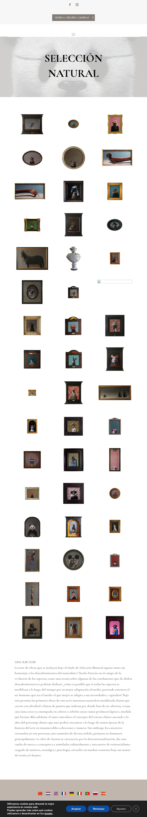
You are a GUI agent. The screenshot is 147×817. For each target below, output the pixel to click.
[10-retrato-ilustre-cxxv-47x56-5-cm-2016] (32, 236)
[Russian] (97, 793)
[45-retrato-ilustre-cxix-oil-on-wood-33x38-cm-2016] (114, 605)
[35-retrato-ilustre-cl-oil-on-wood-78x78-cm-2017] (73, 505)
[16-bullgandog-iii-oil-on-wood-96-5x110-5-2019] (32, 303)
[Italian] (81, 793)
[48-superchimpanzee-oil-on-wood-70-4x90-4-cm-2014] (114, 639)
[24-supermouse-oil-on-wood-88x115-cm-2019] (114, 370)
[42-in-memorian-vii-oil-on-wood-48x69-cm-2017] (114, 572)
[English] (58, 793)
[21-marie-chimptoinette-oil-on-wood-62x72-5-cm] (114, 337)
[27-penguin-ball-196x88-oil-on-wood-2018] (114, 404)
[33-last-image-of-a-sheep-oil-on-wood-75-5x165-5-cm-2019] (114, 471)
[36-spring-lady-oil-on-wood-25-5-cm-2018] (114, 505)
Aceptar (76, 808)
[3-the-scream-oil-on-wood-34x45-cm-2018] (114, 136)
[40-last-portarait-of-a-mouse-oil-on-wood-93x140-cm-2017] (32, 572)
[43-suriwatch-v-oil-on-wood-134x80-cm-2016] (32, 605)
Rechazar (98, 808)
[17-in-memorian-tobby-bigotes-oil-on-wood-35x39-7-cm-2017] (73, 303)
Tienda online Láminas (71, 17)
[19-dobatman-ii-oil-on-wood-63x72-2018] (32, 337)
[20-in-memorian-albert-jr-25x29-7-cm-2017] (73, 337)
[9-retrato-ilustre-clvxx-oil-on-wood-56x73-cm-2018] (114, 203)
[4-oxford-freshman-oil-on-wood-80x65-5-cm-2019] (32, 169)
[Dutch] (50, 793)
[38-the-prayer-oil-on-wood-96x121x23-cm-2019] (73, 538)
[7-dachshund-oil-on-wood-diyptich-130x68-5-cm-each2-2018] (32, 203)
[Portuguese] (89, 793)
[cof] (32, 471)
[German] (73, 793)
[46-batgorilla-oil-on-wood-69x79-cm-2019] (32, 639)
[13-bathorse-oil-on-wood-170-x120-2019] (32, 270)
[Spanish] (105, 793)
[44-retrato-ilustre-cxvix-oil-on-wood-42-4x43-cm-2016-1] (73, 605)
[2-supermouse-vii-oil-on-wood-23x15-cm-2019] (73, 136)
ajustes (48, 813)
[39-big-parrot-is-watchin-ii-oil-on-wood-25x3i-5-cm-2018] (114, 538)
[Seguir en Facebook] (70, 5)
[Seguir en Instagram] (77, 5)
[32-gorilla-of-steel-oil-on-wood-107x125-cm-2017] (73, 471)
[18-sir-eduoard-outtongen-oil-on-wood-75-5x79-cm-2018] (114, 282)
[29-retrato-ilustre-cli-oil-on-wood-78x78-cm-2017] (73, 437)
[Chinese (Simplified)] (42, 793)
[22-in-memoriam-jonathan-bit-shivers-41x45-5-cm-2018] (32, 370)
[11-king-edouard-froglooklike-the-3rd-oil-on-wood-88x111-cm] (73, 236)
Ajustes (121, 808)
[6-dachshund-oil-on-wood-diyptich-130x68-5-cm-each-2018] (114, 169)
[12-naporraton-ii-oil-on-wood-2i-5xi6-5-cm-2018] (114, 236)
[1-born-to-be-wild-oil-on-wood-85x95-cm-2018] (32, 136)
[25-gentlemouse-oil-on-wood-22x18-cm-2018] (32, 404)
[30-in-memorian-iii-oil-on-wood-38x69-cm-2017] (114, 437)
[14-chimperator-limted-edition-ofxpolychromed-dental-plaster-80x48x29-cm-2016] (73, 270)
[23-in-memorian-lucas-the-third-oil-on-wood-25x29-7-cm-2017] (73, 370)
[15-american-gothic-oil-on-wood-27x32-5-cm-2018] (114, 270)
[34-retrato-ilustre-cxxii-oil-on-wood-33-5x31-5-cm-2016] (32, 505)
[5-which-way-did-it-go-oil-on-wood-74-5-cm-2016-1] (73, 169)
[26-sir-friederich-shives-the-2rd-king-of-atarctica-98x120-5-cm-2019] (73, 404)
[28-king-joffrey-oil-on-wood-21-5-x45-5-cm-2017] (32, 437)
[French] (66, 793)
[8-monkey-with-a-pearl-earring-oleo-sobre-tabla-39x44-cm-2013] (73, 203)
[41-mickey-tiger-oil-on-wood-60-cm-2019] (73, 572)
